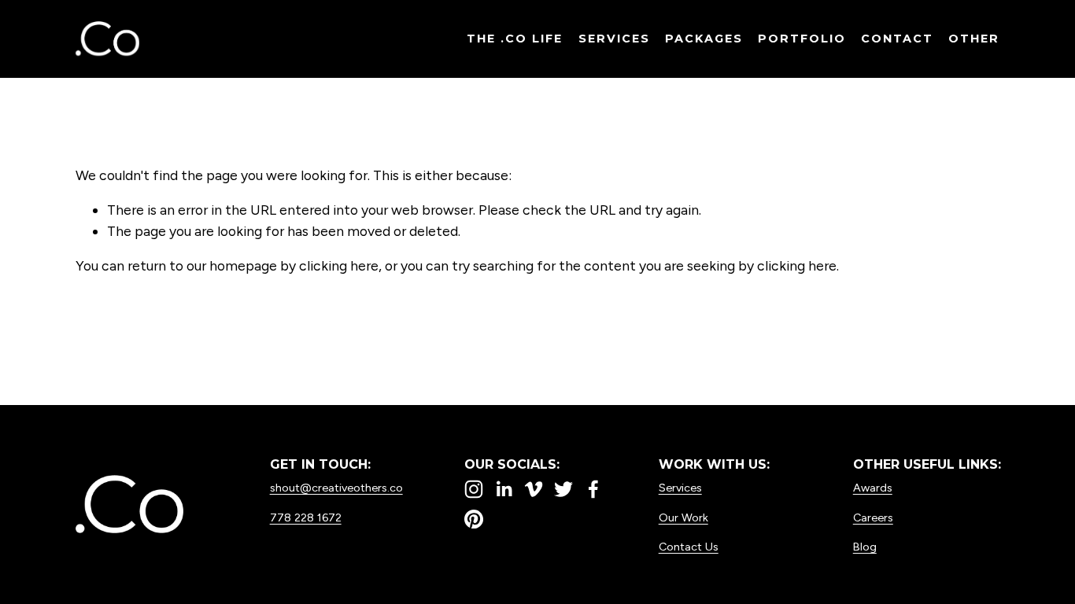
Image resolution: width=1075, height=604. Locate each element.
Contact (897, 38)
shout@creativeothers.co (336, 488)
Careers (873, 517)
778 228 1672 (306, 517)
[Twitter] (563, 489)
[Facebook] (593, 489)
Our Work (683, 517)
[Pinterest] (473, 519)
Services (614, 38)
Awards (872, 488)
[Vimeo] (533, 489)
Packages (704, 38)
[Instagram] (473, 489)
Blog (865, 547)
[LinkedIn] (503, 489)
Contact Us (689, 547)
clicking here (339, 265)
